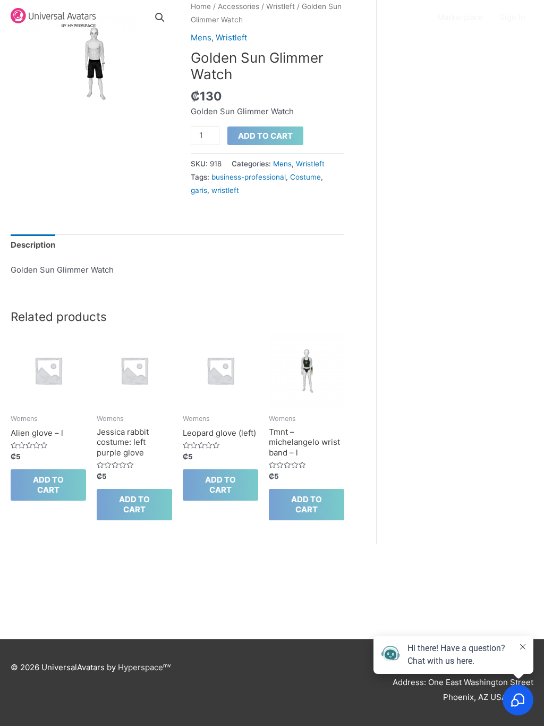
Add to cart (265, 136)
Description (33, 245)
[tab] (33, 245)
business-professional (248, 177)
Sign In (512, 17)
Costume (305, 177)
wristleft (225, 190)
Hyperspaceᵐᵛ (144, 667)
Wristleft (231, 37)
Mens (201, 37)
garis (199, 190)
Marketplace (460, 17)
